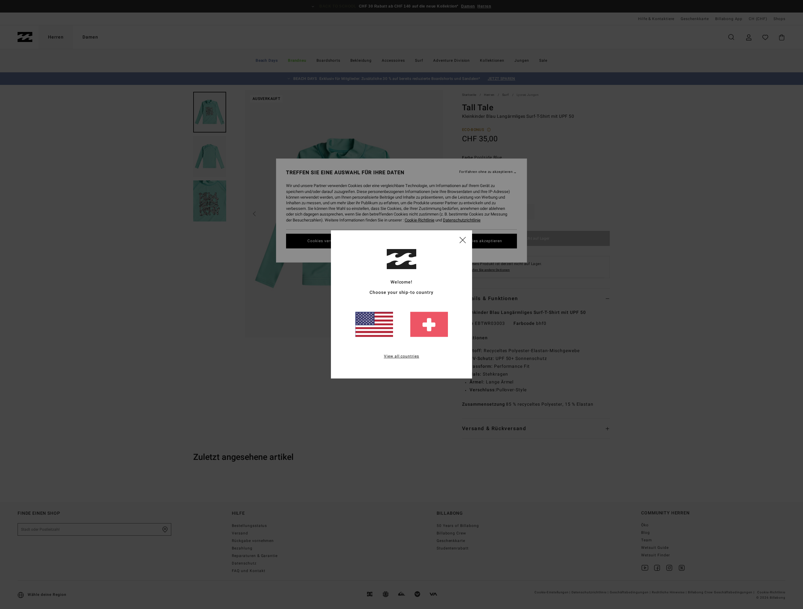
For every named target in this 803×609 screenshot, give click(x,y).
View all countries (401, 356)
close (463, 240)
